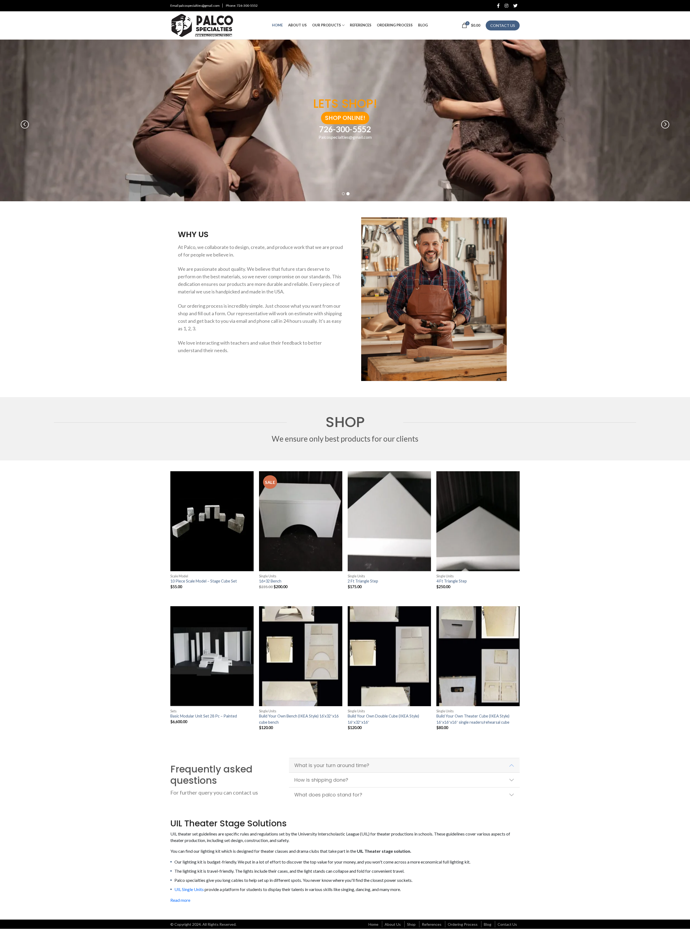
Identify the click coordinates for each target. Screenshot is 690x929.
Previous (25, 124)
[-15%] (300, 521)
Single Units (267, 576)
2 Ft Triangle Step (363, 581)
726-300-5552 (247, 6)
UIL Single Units (189, 889)
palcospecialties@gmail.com (199, 6)
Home (373, 924)
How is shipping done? (321, 780)
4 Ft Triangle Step (451, 581)
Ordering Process (463, 924)
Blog (487, 924)
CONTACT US (502, 25)
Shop (411, 924)
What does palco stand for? (328, 794)
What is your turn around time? (331, 765)
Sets (173, 711)
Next (665, 124)
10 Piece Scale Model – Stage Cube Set (203, 581)
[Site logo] (204, 24)
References (431, 924)
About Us (393, 924)
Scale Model (179, 576)
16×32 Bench (270, 581)
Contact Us (507, 924)
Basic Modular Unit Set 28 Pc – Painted (203, 716)
